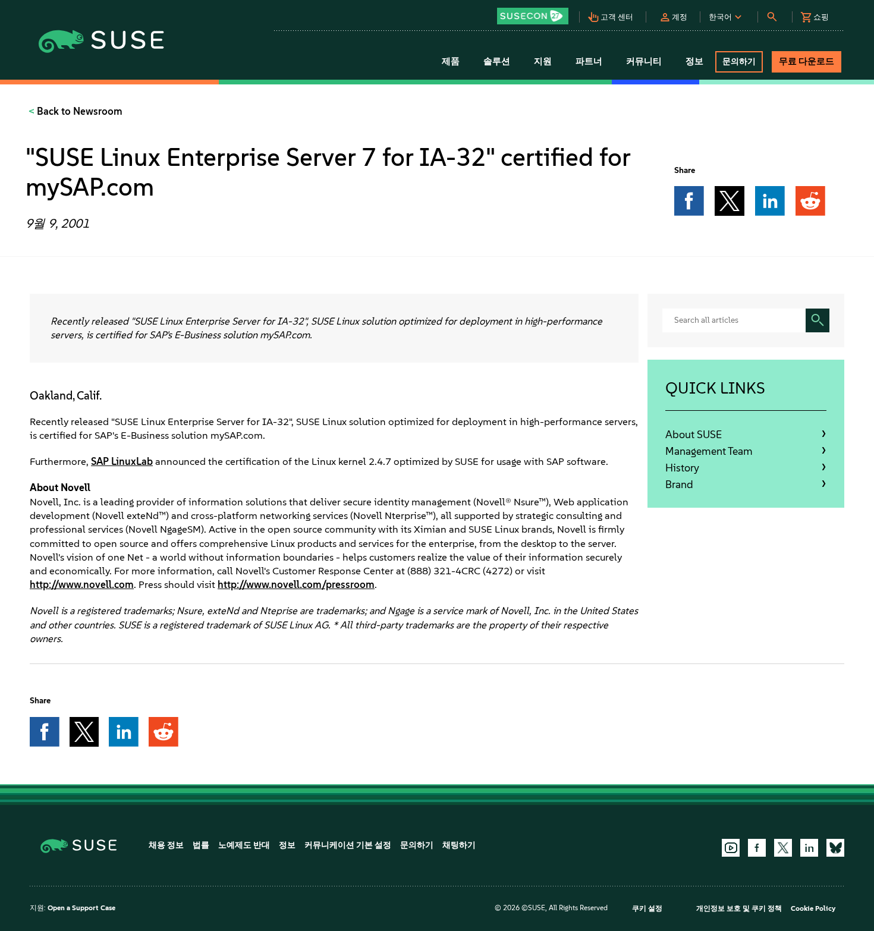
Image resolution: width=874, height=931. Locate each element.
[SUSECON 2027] (532, 16)
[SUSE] (83, 845)
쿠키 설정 (647, 908)
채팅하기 (459, 845)
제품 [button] (451, 61)
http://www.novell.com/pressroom (296, 584)
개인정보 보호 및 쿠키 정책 (739, 908)
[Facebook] (757, 848)
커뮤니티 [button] (644, 61)
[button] (535, 12)
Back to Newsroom (78, 111)
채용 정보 (166, 845)
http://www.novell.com (82, 584)
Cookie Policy (813, 908)
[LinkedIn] (809, 848)
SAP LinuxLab (122, 461)
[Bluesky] (835, 848)
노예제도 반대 (244, 845)
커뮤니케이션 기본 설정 (347, 845)
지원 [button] (543, 61)
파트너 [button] (589, 61)
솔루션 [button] (496, 61)
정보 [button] (694, 61)
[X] (783, 848)
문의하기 (416, 845)
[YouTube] (731, 848)
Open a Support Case (81, 908)
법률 (201, 845)
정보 (287, 845)
